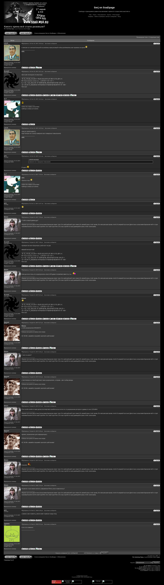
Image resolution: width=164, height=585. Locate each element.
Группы (109, 14)
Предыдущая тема (141, 37)
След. (28, 28)
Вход (119, 16)
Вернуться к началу (10, 67)
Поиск (94, 14)
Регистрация (116, 14)
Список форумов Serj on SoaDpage (45, 33)
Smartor (85, 575)
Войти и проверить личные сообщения (105, 16)
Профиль (90, 16)
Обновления (61, 33)
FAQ (90, 14)
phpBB (78, 577)
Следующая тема (154, 37)
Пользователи (102, 14)
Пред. (13, 28)
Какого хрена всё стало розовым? (24, 26)
